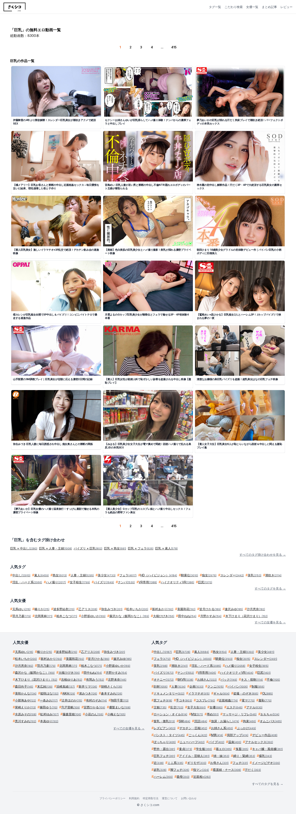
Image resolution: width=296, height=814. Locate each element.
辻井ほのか (72, 700)
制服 (258, 686)
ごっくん (198, 735)
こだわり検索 (233, 7)
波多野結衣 (64, 609)
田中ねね (187, 616)
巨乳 (183, 652)
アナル (254, 707)
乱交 (176, 707)
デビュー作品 (264, 735)
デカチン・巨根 (193, 728)
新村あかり (162, 609)
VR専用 (148, 582)
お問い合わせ (189, 798)
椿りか (41, 609)
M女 (197, 714)
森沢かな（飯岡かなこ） (129, 616)
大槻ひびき (163, 616)
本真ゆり (49, 721)
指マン (201, 770)
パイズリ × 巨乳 (88, 548)
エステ (234, 707)
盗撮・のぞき (245, 693)
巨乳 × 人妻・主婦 (55, 548)
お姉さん (207, 679)
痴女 (209, 575)
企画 (196, 686)
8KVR (185, 679)
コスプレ (205, 700)
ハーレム (163, 776)
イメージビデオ (266, 763)
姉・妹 (221, 756)
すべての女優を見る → (270, 622)
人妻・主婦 (82, 575)
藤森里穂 (72, 714)
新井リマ (88, 686)
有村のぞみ (96, 700)
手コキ (184, 700)
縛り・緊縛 (244, 756)
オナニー (164, 679)
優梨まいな (119, 707)
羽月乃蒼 (21, 616)
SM (184, 721)
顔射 (161, 686)
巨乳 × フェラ (140, 548)
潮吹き (273, 575)
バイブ (216, 742)
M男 (217, 735)
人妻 (178, 686)
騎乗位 (189, 575)
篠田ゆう (48, 707)
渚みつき (88, 693)
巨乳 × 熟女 (115, 548)
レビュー (286, 7)
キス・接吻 (252, 679)
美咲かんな (25, 693)
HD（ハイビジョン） (158, 575)
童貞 (185, 749)
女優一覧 (252, 7)
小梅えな (116, 714)
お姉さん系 (222, 728)
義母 (183, 776)
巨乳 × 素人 (166, 548)
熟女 (60, 575)
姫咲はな (49, 693)
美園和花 (186, 609)
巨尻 (205, 582)
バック (229, 679)
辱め (213, 714)
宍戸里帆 (70, 707)
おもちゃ (269, 714)
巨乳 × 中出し (23, 548)
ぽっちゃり (165, 742)
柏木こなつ (66, 616)
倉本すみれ (111, 693)
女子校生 (80, 582)
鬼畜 (242, 749)
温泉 (234, 742)
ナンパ (126, 582)
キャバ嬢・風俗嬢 (267, 749)
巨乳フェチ (164, 756)
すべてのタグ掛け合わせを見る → (262, 554)
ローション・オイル (170, 714)
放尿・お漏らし (225, 721)
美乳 (254, 575)
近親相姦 (228, 700)
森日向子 (24, 686)
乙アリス (87, 609)
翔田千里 (119, 700)
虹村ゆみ (49, 714)
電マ (248, 700)
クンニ (215, 686)
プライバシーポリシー (112, 798)
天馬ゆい (21, 609)
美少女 (106, 575)
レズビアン (165, 728)
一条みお (49, 700)
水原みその (25, 714)
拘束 (249, 721)
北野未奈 (117, 679)
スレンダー (232, 575)
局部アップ (237, 735)
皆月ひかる (210, 609)
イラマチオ (199, 693)
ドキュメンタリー (169, 693)
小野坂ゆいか (93, 616)
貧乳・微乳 (164, 721)
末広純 (44, 686)
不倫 (273, 679)
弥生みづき (111, 609)
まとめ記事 (269, 7)
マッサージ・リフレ (240, 714)
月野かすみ (210, 616)
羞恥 (265, 700)
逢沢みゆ (234, 609)
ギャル (221, 693)
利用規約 (134, 798)
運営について (169, 798)
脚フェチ (179, 770)
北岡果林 (43, 616)
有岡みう (95, 679)
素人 (41, 575)
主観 (160, 707)
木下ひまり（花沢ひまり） (246, 616)
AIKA (68, 693)
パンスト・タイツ (169, 735)
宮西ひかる (94, 707)
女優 (216, 707)
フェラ (128, 575)
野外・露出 (164, 749)
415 (174, 47)
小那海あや (25, 700)
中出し (21, 575)
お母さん (219, 763)
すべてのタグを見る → (270, 588)
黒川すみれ (25, 721)
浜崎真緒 (65, 686)
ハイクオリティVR (177, 582)
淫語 (200, 721)
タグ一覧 (215, 7)
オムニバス (271, 721)
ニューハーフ (192, 742)
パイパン (238, 686)
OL (267, 693)
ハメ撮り (56, 582)
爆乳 (265, 756)
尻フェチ (163, 700)
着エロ (224, 749)
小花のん (94, 714)
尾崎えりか (25, 707)
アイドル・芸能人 (194, 756)
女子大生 (196, 707)
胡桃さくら (111, 686)
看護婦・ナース (227, 770)
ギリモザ (196, 763)
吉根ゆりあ (71, 679)
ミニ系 (175, 763)
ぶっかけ (246, 728)
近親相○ (202, 776)
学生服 (204, 749)
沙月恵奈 (256, 609)
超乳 (160, 770)
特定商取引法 (150, 798)
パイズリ (104, 582)
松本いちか (137, 609)
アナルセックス (259, 742)
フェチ (240, 763)
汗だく (253, 770)
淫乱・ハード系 (27, 582)
